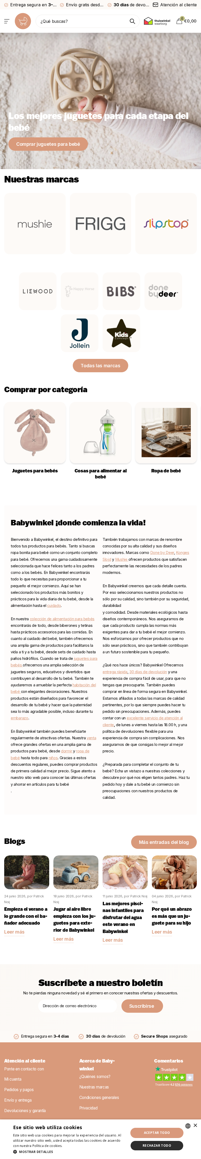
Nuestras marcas (94, 1087)
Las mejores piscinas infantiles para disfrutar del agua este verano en (123, 918)
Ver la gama (7, 21)
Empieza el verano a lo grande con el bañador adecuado (25, 916)
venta (91, 738)
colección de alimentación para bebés (62, 619)
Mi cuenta (12, 1079)
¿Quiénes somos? (95, 1076)
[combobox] (188, 1126)
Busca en (132, 21)
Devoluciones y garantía (25, 1110)
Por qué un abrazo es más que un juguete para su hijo (172, 916)
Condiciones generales (99, 1097)
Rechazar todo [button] (157, 1145)
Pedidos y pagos (19, 1089)
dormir (67, 751)
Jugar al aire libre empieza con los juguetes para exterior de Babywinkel (74, 920)
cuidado (54, 605)
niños (53, 758)
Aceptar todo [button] (157, 1132)
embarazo (19, 718)
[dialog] (100, 1139)
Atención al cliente (24, 1061)
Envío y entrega (18, 1100)
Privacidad (88, 1108)
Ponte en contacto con (24, 1068)
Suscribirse (142, 1006)
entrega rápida (115, 672)
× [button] (195, 1126)
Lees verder (72, 1146)
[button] (69, 1152)
